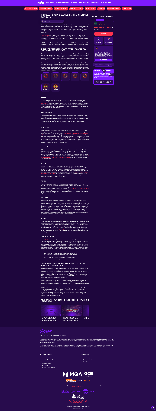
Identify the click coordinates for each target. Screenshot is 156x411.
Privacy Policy (86, 358)
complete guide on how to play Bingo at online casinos (60, 229)
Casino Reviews (50, 2)
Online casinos (45, 35)
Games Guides (47, 363)
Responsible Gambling (49, 367)
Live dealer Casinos (46, 239)
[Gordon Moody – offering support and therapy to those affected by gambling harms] (71, 380)
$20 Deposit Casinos (76, 8)
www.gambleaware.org (78, 386)
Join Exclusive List (103, 82)
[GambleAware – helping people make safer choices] (83, 381)
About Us (85, 361)
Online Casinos (90, 8)
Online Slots (127, 8)
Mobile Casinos (47, 361)
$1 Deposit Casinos (31, 8)
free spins (68, 56)
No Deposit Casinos (113, 8)
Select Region (95, 2)
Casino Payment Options (62, 2)
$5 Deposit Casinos (46, 8)
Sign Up (103, 34)
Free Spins (101, 8)
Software (74, 2)
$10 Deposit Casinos (61, 8)
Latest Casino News (84, 2)
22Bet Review (103, 60)
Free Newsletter (106, 2)
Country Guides (47, 358)
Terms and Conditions (88, 359)
